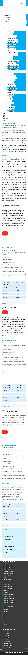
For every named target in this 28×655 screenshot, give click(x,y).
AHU (4, 619)
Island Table (6, 639)
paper (14, 180)
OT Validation (6, 624)
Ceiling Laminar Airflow (9, 546)
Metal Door (6, 590)
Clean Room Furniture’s (8, 600)
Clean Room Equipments (9, 598)
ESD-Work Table (7, 647)
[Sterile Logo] (12, 7)
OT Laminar (6, 617)
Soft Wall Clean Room (8, 588)
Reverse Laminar (8, 539)
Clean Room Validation (8, 602)
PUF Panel (6, 592)
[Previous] (2, 239)
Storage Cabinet (7, 633)
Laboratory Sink (7, 637)
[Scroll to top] (0, 654)
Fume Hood (6, 631)
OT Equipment (7, 621)
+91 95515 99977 (6, 2)
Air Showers (7, 529)
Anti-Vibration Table (8, 645)
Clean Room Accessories (9, 594)
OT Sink (5, 615)
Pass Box (7, 533)
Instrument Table (7, 643)
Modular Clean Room (8, 586)
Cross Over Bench (7, 635)
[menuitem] (14, 4)
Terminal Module (8, 556)
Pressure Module (8, 549)
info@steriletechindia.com (16, 2)
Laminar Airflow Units (9, 542)
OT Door (5, 611)
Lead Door (6, 613)
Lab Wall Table (7, 641)
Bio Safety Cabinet (9, 536)
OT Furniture (6, 622)
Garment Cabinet (7, 596)
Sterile (15, 127)
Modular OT (6, 609)
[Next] (3, 239)
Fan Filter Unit (7, 552)
